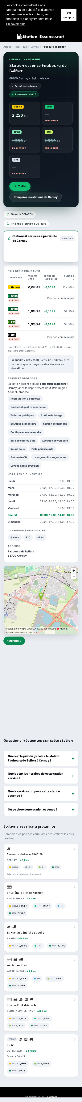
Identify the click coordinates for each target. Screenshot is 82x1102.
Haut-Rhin (21, 46)
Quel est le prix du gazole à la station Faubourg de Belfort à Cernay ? (33, 758)
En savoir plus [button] (15, 24)
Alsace (7, 46)
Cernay (35, 46)
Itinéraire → (14, 640)
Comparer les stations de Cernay (36, 197)
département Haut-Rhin (42, 387)
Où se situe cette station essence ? (33, 809)
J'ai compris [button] (69, 15)
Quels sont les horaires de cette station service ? (35, 776)
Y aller (22, 186)
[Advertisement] (41, 689)
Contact (52, 1096)
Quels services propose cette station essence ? (34, 793)
